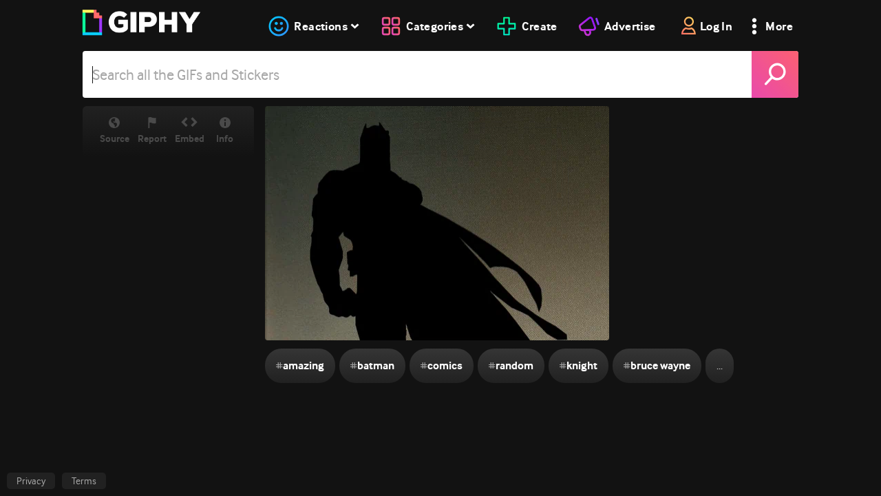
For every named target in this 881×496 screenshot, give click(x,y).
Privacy (31, 480)
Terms (84, 480)
